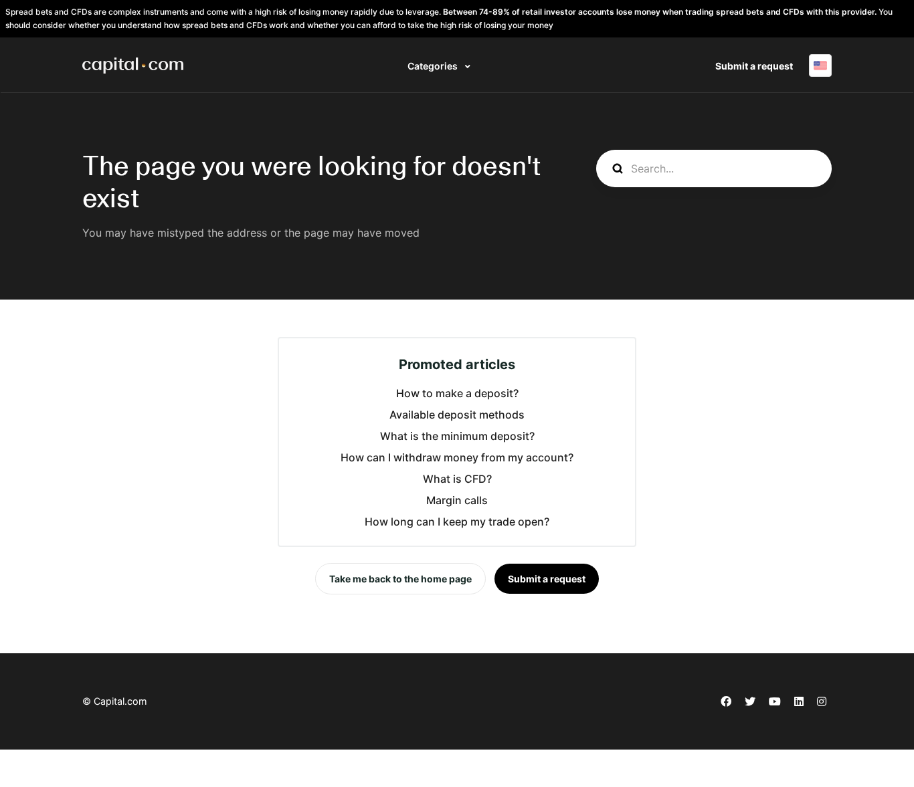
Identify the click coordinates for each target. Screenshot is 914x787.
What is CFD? (457, 478)
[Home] (132, 66)
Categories (433, 66)
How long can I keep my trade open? (457, 521)
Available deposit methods (457, 414)
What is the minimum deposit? (457, 436)
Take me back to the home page (400, 578)
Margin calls (457, 500)
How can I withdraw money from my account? (457, 457)
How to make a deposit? (457, 393)
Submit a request (754, 66)
